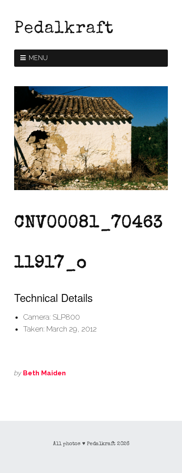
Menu (38, 57)
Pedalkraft (64, 29)
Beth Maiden (44, 373)
